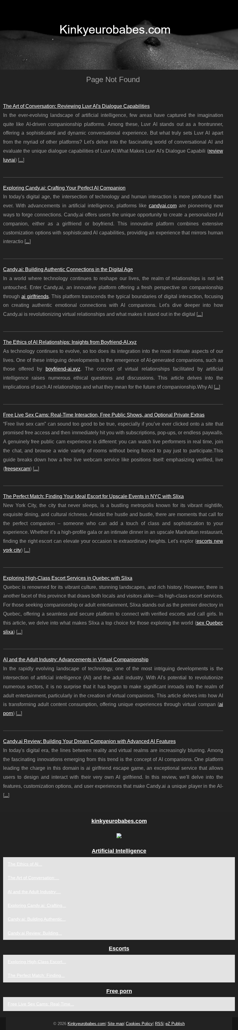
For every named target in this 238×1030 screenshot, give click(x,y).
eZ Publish (175, 1023)
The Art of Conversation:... (33, 877)
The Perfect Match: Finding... (36, 975)
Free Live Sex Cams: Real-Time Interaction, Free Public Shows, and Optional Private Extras (104, 415)
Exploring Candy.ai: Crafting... (37, 905)
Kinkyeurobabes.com (86, 1023)
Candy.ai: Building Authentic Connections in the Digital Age (68, 269)
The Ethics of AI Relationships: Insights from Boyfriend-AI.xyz (70, 342)
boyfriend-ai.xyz (63, 369)
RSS (159, 1023)
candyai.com (163, 205)
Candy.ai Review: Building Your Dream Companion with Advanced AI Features (89, 741)
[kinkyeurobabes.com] (119, 35)
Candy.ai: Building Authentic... (37, 919)
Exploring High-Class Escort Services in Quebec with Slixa (67, 578)
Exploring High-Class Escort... (37, 961)
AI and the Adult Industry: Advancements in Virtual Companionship (75, 659)
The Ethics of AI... (25, 863)
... (21, 160)
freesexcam (17, 468)
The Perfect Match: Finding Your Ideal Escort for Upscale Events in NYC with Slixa (93, 496)
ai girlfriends (35, 296)
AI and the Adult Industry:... (34, 891)
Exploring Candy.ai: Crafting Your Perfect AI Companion (64, 188)
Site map (116, 1023)
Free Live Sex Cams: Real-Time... (41, 1003)
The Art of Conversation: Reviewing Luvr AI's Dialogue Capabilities (76, 106)
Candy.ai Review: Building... (35, 933)
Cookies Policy (139, 1023)
